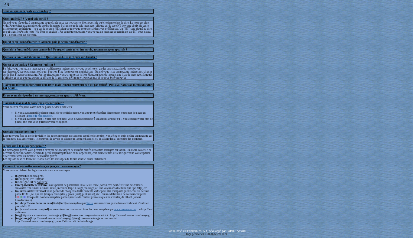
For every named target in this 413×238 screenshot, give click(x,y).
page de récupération (40, 115)
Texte (89, 203)
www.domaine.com (125, 209)
